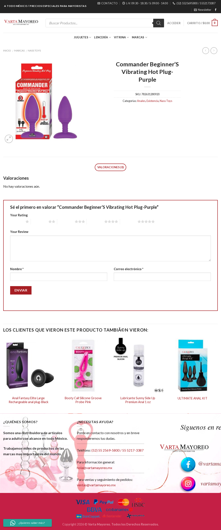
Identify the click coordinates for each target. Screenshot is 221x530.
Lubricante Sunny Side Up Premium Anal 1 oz (137, 400)
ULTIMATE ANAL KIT (192, 398)
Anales (141, 101)
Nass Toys (34, 50)
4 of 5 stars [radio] (95, 221)
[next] (217, 375)
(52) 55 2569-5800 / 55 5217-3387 (118, 450)
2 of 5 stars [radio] (39, 221)
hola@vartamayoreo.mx (94, 468)
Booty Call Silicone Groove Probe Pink (83, 400)
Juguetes (81, 37)
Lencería (101, 37)
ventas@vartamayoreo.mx (96, 485)
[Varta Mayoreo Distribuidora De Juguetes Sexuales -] (21, 23)
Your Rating (19, 215)
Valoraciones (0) (110, 167)
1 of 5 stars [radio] (16, 221)
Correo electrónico (128, 269)
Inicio (7, 50)
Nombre (17, 269)
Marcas (138, 37)
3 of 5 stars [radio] (66, 221)
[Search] (158, 23)
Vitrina (120, 37)
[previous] (3, 375)
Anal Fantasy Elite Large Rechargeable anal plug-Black (28, 400)
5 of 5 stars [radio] (128, 221)
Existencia (153, 101)
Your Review (19, 232)
